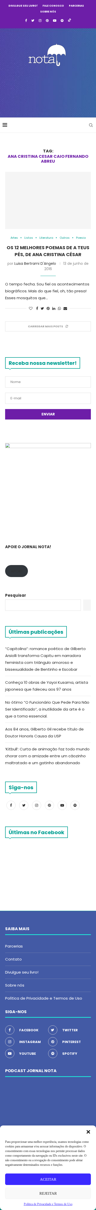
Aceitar (48, 1179)
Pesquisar (15, 595)
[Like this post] (31, 308)
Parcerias (76, 6)
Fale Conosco (53, 6)
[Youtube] (54, 20)
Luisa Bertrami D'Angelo (35, 263)
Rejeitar (48, 1193)
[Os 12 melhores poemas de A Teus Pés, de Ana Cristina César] (48, 200)
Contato (13, 959)
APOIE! (16, 571)
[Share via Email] (65, 308)
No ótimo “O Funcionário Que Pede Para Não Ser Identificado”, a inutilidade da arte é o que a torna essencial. (47, 709)
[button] (88, 1131)
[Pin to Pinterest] (48, 308)
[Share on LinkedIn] (53, 308)
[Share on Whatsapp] (59, 308)
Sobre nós (48, 12)
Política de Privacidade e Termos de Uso (43, 998)
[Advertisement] (49, 90)
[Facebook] (26, 20)
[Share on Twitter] (42, 308)
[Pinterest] (47, 20)
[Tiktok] (69, 20)
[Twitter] (32, 20)
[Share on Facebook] (37, 308)
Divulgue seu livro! (23, 6)
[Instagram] (40, 20)
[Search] (90, 125)
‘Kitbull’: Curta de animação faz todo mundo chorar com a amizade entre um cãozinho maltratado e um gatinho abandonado (47, 755)
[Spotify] (62, 20)
